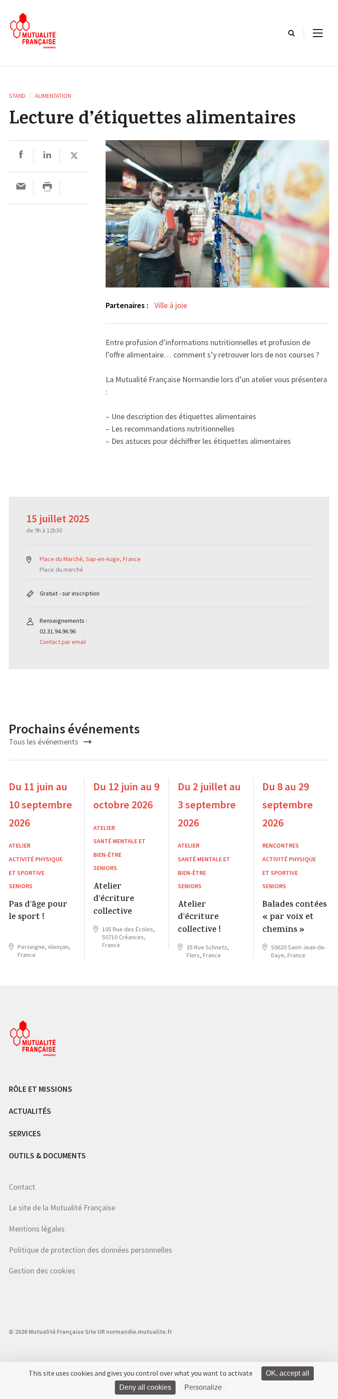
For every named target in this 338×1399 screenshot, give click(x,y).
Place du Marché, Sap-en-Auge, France (90, 559)
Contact (22, 1187)
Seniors (21, 886)
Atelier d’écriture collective (113, 900)
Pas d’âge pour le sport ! (38, 911)
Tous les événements (44, 742)
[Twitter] (74, 156)
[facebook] (21, 156)
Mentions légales (37, 1229)
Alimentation (53, 96)
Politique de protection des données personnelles (90, 1250)
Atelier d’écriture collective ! (199, 918)
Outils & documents (47, 1155)
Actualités (30, 1111)
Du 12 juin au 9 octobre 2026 (126, 795)
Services (25, 1133)
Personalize (203, 1387)
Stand (17, 96)
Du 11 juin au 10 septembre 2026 (40, 805)
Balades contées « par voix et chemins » (294, 918)
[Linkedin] (47, 156)
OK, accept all (287, 1373)
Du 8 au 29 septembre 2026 (287, 805)
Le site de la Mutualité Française (62, 1207)
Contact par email (63, 642)
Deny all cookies (145, 1387)
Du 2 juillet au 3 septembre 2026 (209, 805)
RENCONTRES (280, 845)
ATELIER (19, 845)
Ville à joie (170, 305)
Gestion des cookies (42, 1270)
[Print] (47, 187)
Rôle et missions (40, 1089)
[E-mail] (21, 187)
